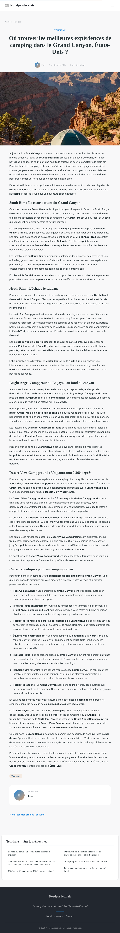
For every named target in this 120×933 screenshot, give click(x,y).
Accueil (8, 22)
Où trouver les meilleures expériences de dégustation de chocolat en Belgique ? (82, 853)
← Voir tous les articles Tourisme (26, 814)
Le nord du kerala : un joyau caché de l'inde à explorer (29, 853)
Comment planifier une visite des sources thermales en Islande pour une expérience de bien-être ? (31, 863)
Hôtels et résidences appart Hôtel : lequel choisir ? (31, 871)
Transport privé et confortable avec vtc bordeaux (86, 861)
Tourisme (18, 22)
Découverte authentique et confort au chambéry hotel (86, 869)
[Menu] (112, 5)
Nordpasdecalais (19, 5)
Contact (70, 916)
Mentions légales (54, 916)
